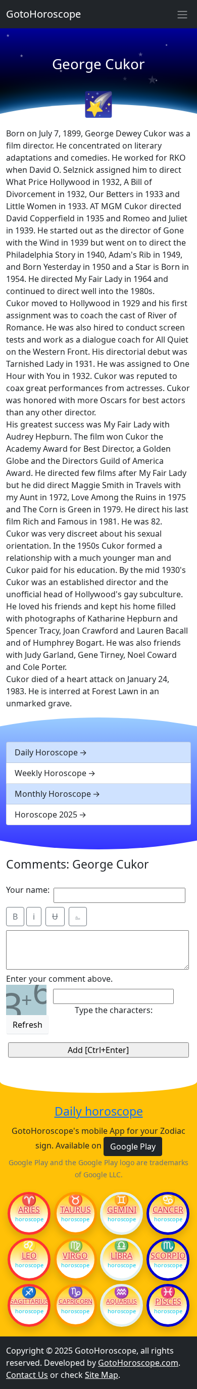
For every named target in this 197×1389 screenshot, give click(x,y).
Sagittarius (29, 1302)
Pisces (168, 1302)
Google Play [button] (133, 1146)
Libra (121, 1256)
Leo (29, 1256)
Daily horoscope (99, 1112)
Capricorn (75, 1302)
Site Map (101, 1374)
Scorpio (168, 1256)
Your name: (28, 889)
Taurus (75, 1210)
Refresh (27, 1024)
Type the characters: (114, 1010)
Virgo (75, 1256)
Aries (29, 1210)
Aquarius (121, 1302)
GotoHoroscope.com (138, 1362)
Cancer (168, 1210)
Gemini (121, 1210)
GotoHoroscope (43, 14)
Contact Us (27, 1374)
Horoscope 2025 (46, 814)
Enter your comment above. (59, 978)
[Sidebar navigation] (182, 14)
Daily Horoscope (46, 752)
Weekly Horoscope (50, 773)
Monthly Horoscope (53, 793)
